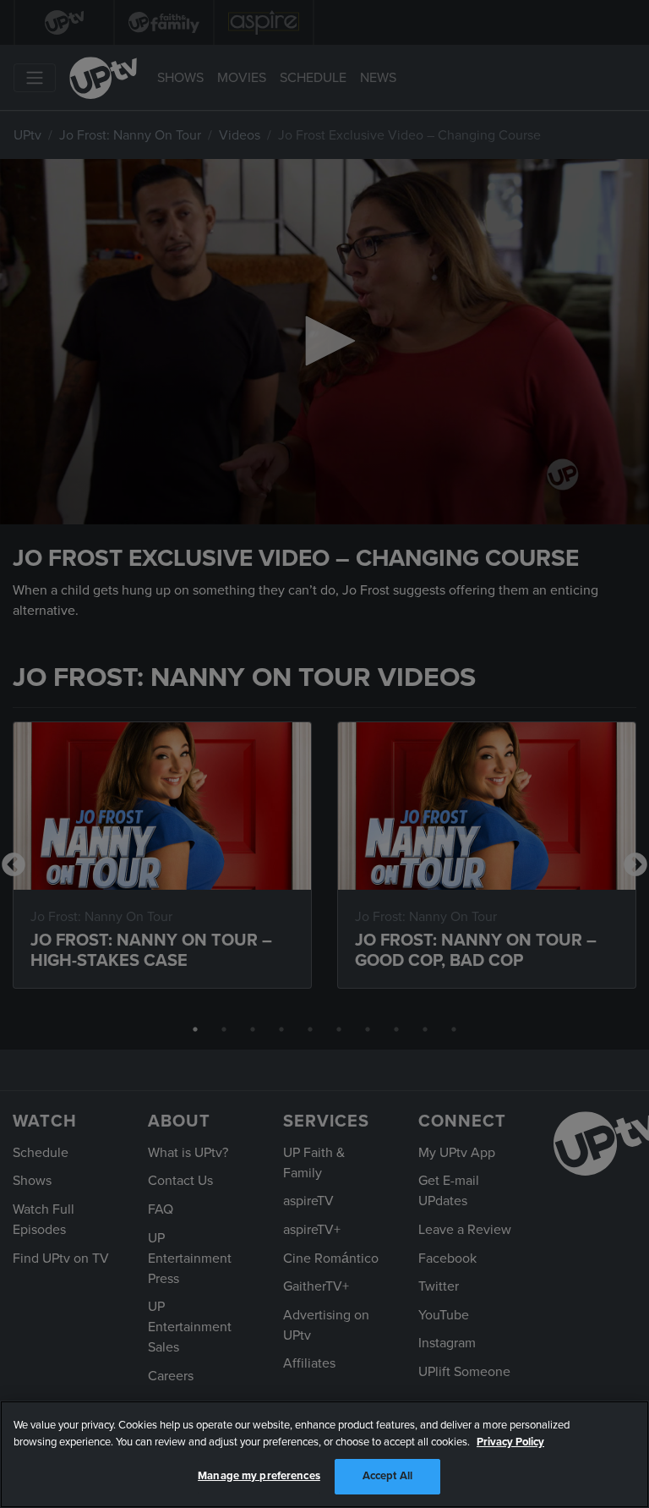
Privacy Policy (510, 1442)
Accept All (387, 1476)
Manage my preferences (259, 1476)
